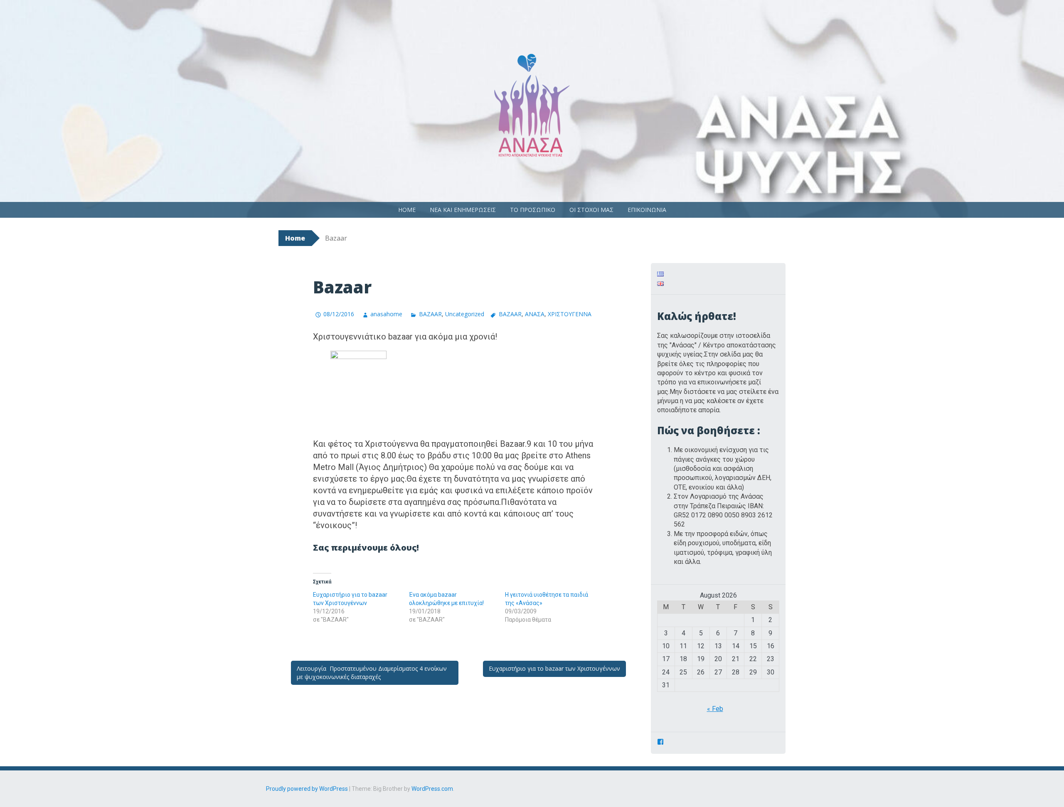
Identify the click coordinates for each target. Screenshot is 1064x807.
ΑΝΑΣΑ (534, 314)
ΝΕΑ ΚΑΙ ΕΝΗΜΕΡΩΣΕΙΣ (463, 210)
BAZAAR (430, 314)
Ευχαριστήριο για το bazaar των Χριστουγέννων (554, 668)
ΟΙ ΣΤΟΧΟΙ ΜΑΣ (591, 210)
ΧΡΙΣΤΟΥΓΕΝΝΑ (569, 314)
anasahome (386, 314)
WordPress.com (432, 788)
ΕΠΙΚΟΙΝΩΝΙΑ (647, 210)
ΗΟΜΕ (407, 210)
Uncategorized (464, 314)
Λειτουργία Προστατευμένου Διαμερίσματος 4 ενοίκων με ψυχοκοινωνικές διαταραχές (372, 672)
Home (295, 238)
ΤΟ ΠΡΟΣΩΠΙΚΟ (532, 210)
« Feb (715, 709)
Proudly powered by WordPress (307, 788)
